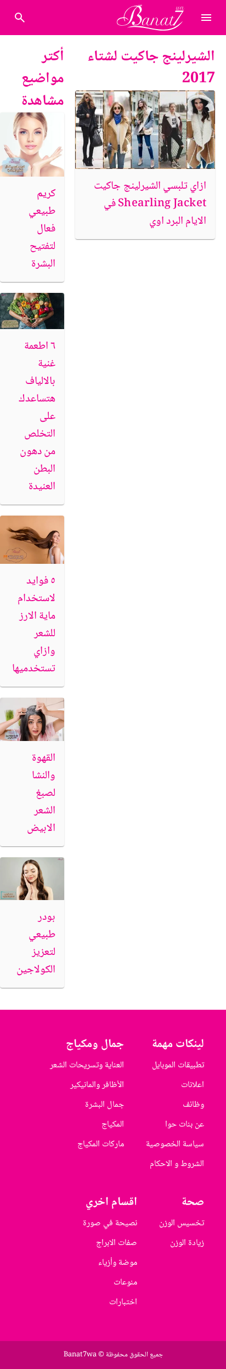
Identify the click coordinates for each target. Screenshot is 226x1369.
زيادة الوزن (187, 1243)
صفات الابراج (116, 1243)
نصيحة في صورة (110, 1223)
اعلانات (192, 1085)
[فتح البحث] (206, 17)
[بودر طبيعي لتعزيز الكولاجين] (32, 878)
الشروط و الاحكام (177, 1164)
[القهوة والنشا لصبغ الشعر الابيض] (32, 719)
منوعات (125, 1282)
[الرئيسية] (155, 17)
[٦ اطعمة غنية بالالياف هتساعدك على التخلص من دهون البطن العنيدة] (32, 311)
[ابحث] (20, 17)
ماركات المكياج (100, 1144)
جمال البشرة (104, 1105)
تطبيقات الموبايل (178, 1065)
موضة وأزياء (117, 1262)
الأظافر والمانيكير (97, 1085)
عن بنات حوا (184, 1124)
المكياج (112, 1124)
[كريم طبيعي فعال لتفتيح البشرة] (32, 144)
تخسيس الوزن (181, 1223)
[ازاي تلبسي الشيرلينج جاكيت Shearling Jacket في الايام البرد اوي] (145, 129)
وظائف (193, 1105)
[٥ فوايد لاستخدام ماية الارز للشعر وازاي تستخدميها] (32, 540)
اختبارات (123, 1302)
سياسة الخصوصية (175, 1144)
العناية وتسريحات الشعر (87, 1065)
